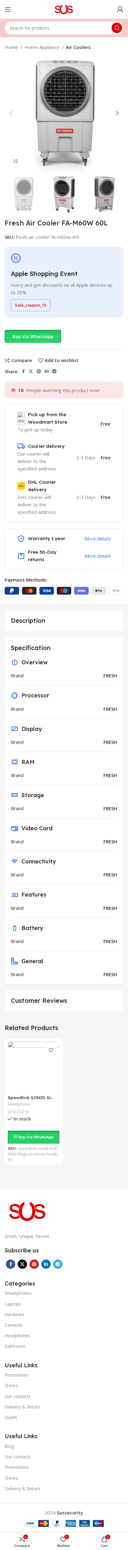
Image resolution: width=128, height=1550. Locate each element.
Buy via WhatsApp (32, 336)
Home (12, 47)
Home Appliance (43, 47)
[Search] (117, 28)
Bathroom (15, 1346)
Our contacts (18, 1396)
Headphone (19, 1104)
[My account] (120, 9)
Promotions (17, 1375)
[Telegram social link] (54, 371)
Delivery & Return (22, 1407)
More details (97, 538)
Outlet (11, 1417)
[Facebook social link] (23, 371)
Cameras (14, 1325)
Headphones (17, 1335)
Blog (9, 1446)
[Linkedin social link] (46, 371)
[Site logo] (64, 9)
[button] (33, 336)
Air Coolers (78, 47)
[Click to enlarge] (15, 161)
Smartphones (18, 1293)
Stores (11, 1385)
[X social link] (31, 371)
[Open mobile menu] (8, 9)
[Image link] (28, 1210)
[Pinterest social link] (39, 371)
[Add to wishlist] (50, 1050)
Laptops (13, 1304)
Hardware (14, 1314)
